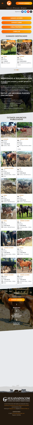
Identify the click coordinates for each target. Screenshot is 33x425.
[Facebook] (22, 11)
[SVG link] (16, 399)
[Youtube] (28, 11)
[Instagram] (31, 11)
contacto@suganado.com (18, 413)
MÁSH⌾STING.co (25, 408)
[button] (2, 3)
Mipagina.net (12, 408)
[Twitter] (25, 11)
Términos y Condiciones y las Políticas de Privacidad (16, 405)
